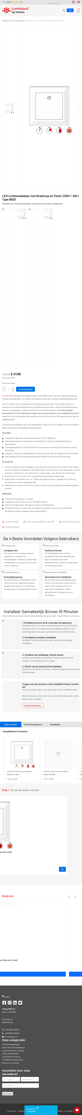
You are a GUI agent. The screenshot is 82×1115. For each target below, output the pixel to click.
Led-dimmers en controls (13, 1050)
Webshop (5, 21)
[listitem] (22, 759)
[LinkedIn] (15, 1002)
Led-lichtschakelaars (17, 21)
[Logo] (15, 10)
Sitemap (59, 1111)
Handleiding (55, 724)
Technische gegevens (33, 724)
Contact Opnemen (32, 705)
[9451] (62, 869)
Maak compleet (10, 724)
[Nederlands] (73, 2)
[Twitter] (20, 1002)
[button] (2, 760)
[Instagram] (9, 1002)
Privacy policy (11, 1111)
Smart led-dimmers (10, 1053)
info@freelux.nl (11, 1037)
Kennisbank (69, 1111)
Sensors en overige (10, 1063)
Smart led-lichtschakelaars (13, 1047)
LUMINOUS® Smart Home (12, 1060)
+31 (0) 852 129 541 (12, 1030)
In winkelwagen (25, 389)
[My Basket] (70, 10)
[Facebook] (4, 1002)
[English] (78, 2)
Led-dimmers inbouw (11, 1057)
